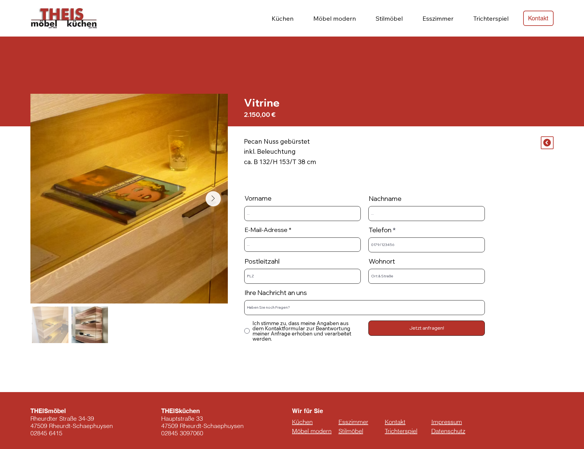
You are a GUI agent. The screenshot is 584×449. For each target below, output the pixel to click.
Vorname (258, 198)
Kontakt (395, 422)
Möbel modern (312, 431)
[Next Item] (213, 198)
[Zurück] (547, 142)
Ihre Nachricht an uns (276, 292)
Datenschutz (448, 431)
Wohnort (382, 261)
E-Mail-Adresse (266, 230)
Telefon (380, 229)
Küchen (302, 422)
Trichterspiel (401, 431)
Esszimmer (353, 422)
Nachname (385, 198)
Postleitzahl (262, 261)
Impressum (446, 422)
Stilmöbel (351, 431)
